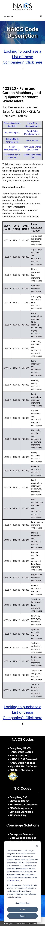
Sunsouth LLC (32, 140)
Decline (22, 916)
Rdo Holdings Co (12, 132)
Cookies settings (22, 903)
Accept (22, 909)
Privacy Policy (15, 880)
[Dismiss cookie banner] (37, 846)
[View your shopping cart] (41, 16)
